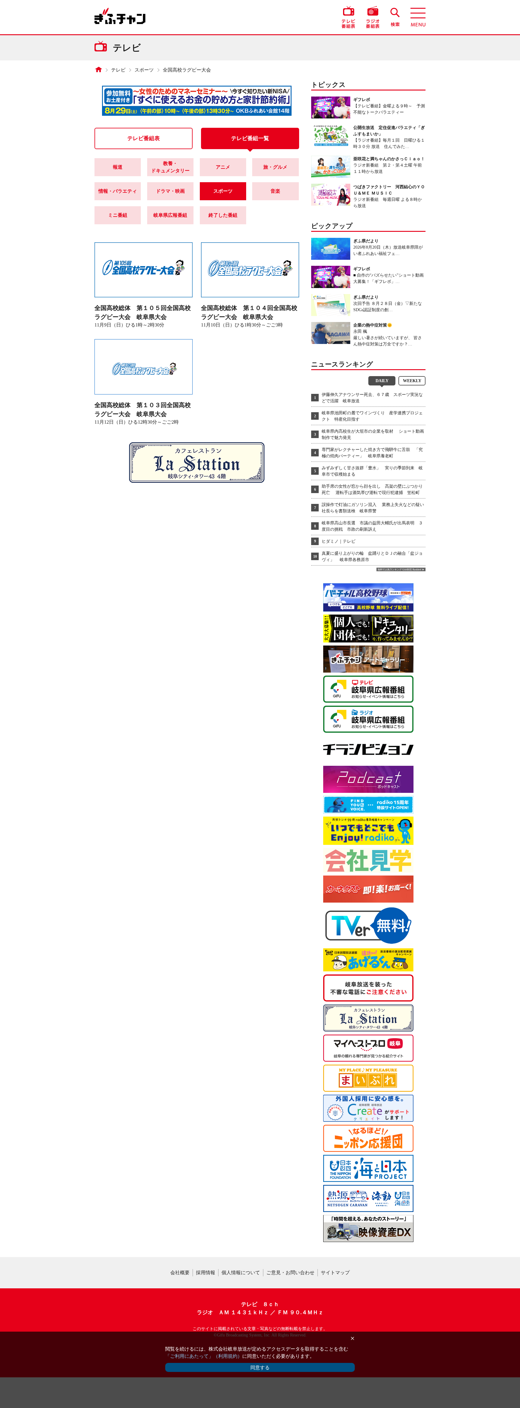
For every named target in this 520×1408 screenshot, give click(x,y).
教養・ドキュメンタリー (170, 167)
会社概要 (180, 1272)
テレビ (118, 69)
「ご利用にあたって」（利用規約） (203, 1356)
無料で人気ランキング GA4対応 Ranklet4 (399, 569)
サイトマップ (335, 1272)
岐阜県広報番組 (170, 215)
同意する (260, 1367)
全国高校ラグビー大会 (187, 69)
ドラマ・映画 (170, 191)
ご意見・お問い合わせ (290, 1272)
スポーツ (144, 69)
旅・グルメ (275, 167)
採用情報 (205, 1272)
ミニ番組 (117, 215)
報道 (117, 167)
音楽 (275, 191)
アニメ (223, 167)
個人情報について (240, 1272)
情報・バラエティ (117, 191)
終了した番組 (223, 215)
